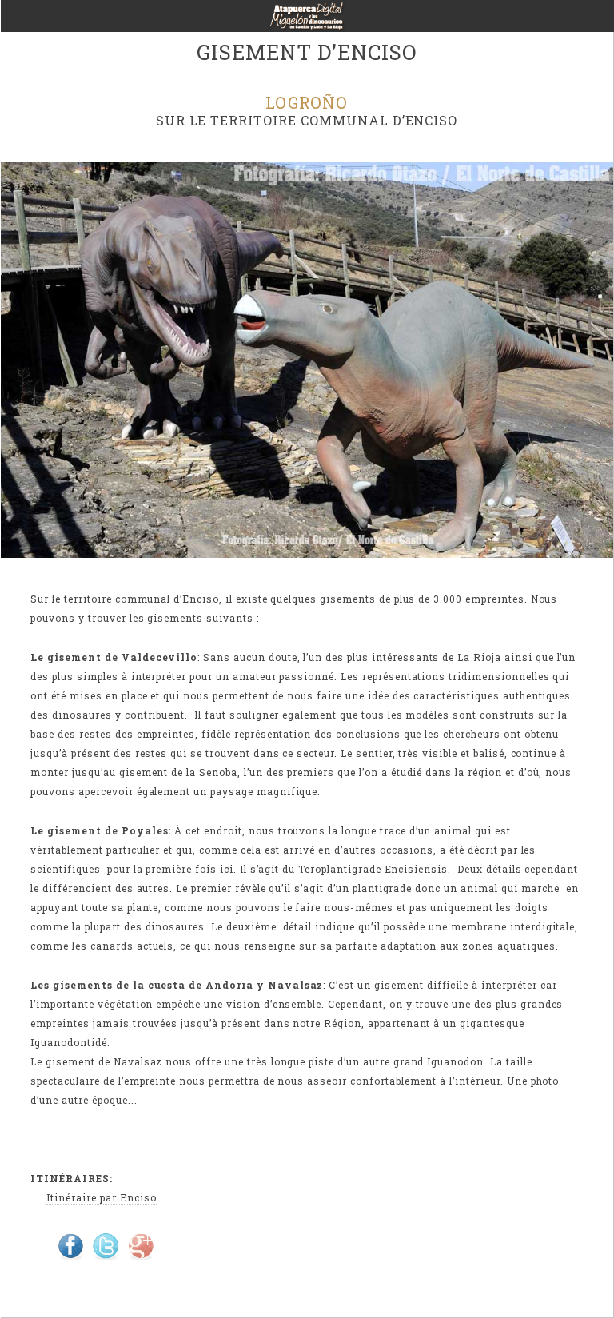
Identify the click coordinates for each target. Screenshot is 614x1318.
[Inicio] (307, 20)
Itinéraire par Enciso (101, 1197)
